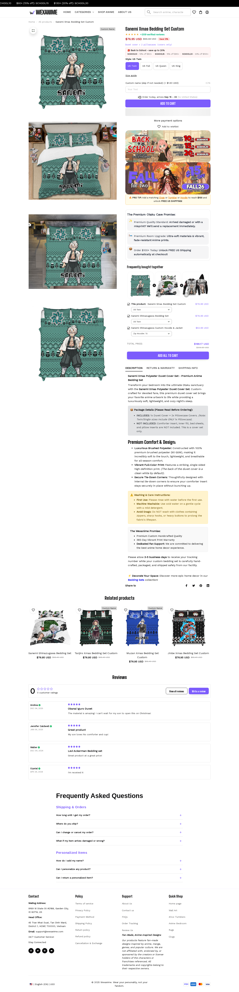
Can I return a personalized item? (74, 877)
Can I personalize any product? (73, 869)
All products (45, 21)
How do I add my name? (70, 860)
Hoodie (184, 197)
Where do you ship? (67, 823)
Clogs (162, 197)
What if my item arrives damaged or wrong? (80, 840)
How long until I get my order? (73, 815)
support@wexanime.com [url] (49, 931)
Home (31, 21)
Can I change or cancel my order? (74, 832)
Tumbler (172, 197)
